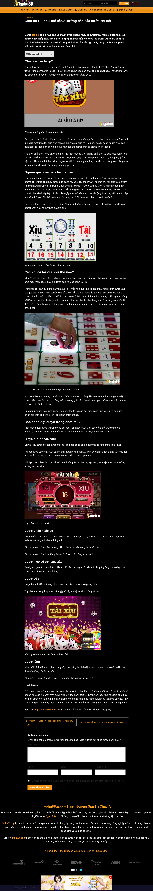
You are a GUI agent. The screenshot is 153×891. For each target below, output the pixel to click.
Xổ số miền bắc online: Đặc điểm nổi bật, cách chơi (103, 722)
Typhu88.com (53, 816)
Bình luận (33, 744)
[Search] (130, 10)
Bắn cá (110, 10)
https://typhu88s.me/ (45, 709)
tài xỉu (35, 35)
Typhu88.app (8, 823)
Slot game (97, 10)
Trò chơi (39, 10)
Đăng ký (135, 3)
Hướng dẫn (29, 17)
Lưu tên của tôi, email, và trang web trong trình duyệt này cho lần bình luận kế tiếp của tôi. (77, 781)
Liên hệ (90, 850)
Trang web (100, 767)
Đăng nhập (124, 3)
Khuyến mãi (121, 10)
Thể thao (52, 10)
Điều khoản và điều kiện (72, 850)
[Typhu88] (26, 3)
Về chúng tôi (51, 850)
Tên (30, 767)
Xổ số (27, 10)
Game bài (82, 10)
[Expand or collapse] (51, 54)
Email (64, 767)
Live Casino (67, 10)
